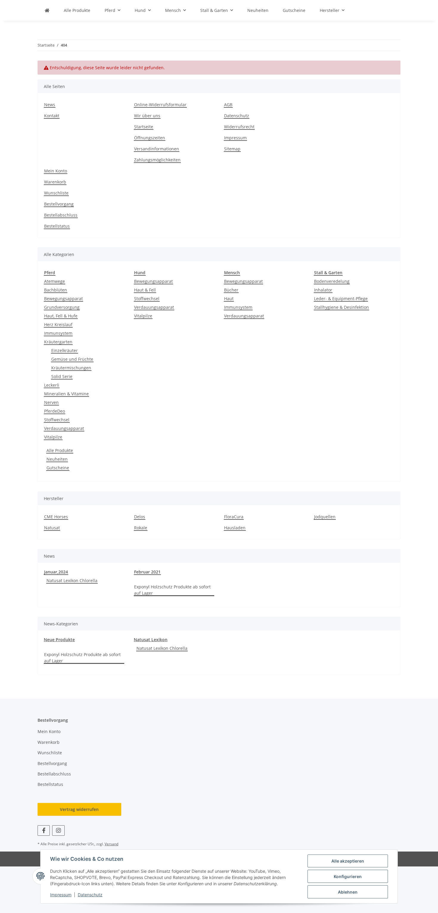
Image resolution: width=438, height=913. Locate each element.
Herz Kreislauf (58, 324)
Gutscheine (57, 468)
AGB (228, 104)
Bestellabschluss (60, 215)
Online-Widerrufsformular (160, 104)
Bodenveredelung (332, 281)
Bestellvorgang (59, 204)
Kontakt (51, 115)
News (49, 104)
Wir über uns (147, 115)
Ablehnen (348, 892)
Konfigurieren (348, 876)
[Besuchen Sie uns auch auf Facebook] (44, 830)
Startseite (143, 126)
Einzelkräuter (64, 350)
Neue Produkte (59, 639)
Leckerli (51, 385)
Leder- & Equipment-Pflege (341, 298)
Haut (229, 298)
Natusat (52, 527)
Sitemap (232, 149)
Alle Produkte (59, 450)
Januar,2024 (56, 572)
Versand (111, 843)
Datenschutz (90, 894)
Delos (139, 516)
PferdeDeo (54, 411)
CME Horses (56, 516)
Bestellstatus (57, 226)
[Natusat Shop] (47, 10)
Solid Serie (61, 376)
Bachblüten (55, 290)
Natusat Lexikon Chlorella (71, 580)
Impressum (61, 894)
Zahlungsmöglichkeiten (157, 160)
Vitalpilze (53, 437)
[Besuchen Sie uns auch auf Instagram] (58, 830)
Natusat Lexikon (150, 639)
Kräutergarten (58, 342)
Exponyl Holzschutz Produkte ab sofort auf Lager (172, 590)
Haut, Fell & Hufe (60, 316)
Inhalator (323, 290)
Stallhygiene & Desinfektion (341, 307)
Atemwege (54, 281)
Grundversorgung (62, 307)
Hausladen (235, 527)
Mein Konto (55, 171)
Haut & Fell (145, 290)
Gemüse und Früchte (72, 359)
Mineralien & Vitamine (66, 394)
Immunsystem (58, 333)
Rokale (140, 527)
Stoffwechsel (56, 419)
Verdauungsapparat (64, 428)
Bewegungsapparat (63, 298)
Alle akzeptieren (347, 860)
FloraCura (233, 516)
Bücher (231, 290)
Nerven (51, 402)
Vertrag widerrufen (79, 809)
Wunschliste (56, 193)
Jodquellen (325, 516)
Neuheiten (57, 459)
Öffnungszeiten (149, 138)
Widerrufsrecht (239, 126)
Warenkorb (55, 182)
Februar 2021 (147, 572)
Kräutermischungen (71, 368)
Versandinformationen (156, 149)
